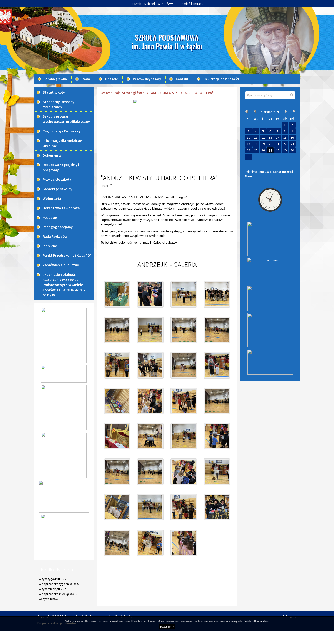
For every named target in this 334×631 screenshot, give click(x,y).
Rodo (86, 79)
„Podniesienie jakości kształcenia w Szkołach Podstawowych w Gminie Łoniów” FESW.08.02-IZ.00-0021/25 (64, 284)
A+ (163, 4)
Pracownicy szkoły (147, 79)
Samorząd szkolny (57, 189)
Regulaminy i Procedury (61, 131)
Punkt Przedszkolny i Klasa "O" (67, 255)
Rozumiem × (167, 626)
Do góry (291, 616)
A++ (170, 3)
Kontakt (182, 79)
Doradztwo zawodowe (61, 208)
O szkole (111, 79)
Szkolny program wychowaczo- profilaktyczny (66, 119)
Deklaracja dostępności (221, 79)
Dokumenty (52, 155)
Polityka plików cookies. (257, 621)
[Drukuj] (113, 185)
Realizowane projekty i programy (61, 167)
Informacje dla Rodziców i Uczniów (63, 143)
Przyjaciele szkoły (57, 179)
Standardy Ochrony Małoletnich (58, 104)
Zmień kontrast (192, 4)
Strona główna (55, 79)
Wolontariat (53, 198)
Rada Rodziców (55, 236)
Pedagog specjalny (58, 226)
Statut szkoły (54, 92)
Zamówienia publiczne (61, 265)
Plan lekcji (51, 246)
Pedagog (50, 217)
